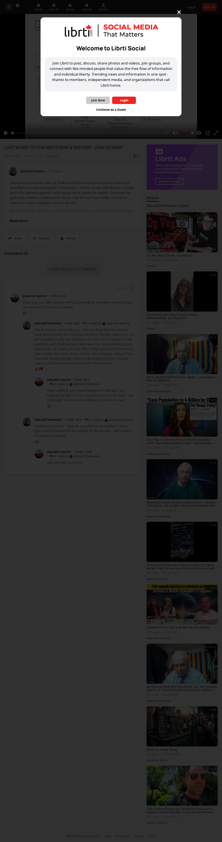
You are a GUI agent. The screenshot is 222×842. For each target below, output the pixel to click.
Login (124, 100)
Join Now (98, 100)
